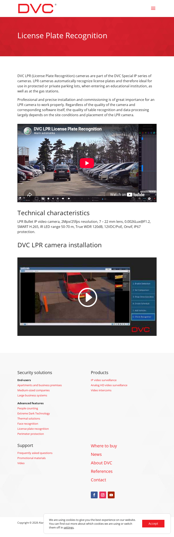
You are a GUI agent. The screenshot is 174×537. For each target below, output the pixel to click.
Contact (98, 480)
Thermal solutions (28, 418)
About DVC (101, 463)
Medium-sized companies (33, 390)
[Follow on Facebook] (94, 495)
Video (21, 463)
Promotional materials (31, 458)
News (96, 454)
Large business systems (32, 395)
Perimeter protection (30, 434)
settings (69, 527)
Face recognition (27, 423)
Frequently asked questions (34, 453)
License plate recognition (33, 429)
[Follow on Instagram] (102, 495)
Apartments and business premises (39, 385)
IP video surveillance (103, 380)
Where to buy (104, 446)
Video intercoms (101, 390)
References (102, 471)
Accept (153, 523)
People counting (27, 408)
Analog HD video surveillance (109, 385)
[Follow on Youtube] (111, 495)
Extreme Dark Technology (33, 413)
